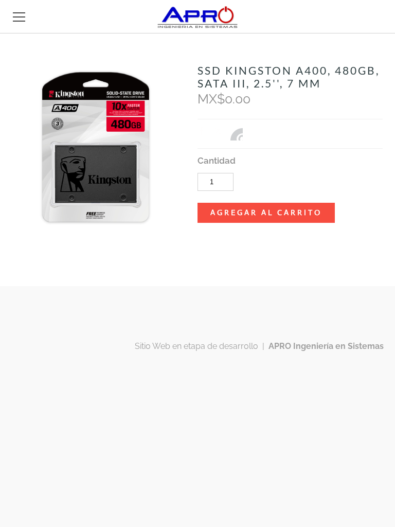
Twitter (220, 133)
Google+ (236, 134)
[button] (266, 213)
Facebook (204, 133)
